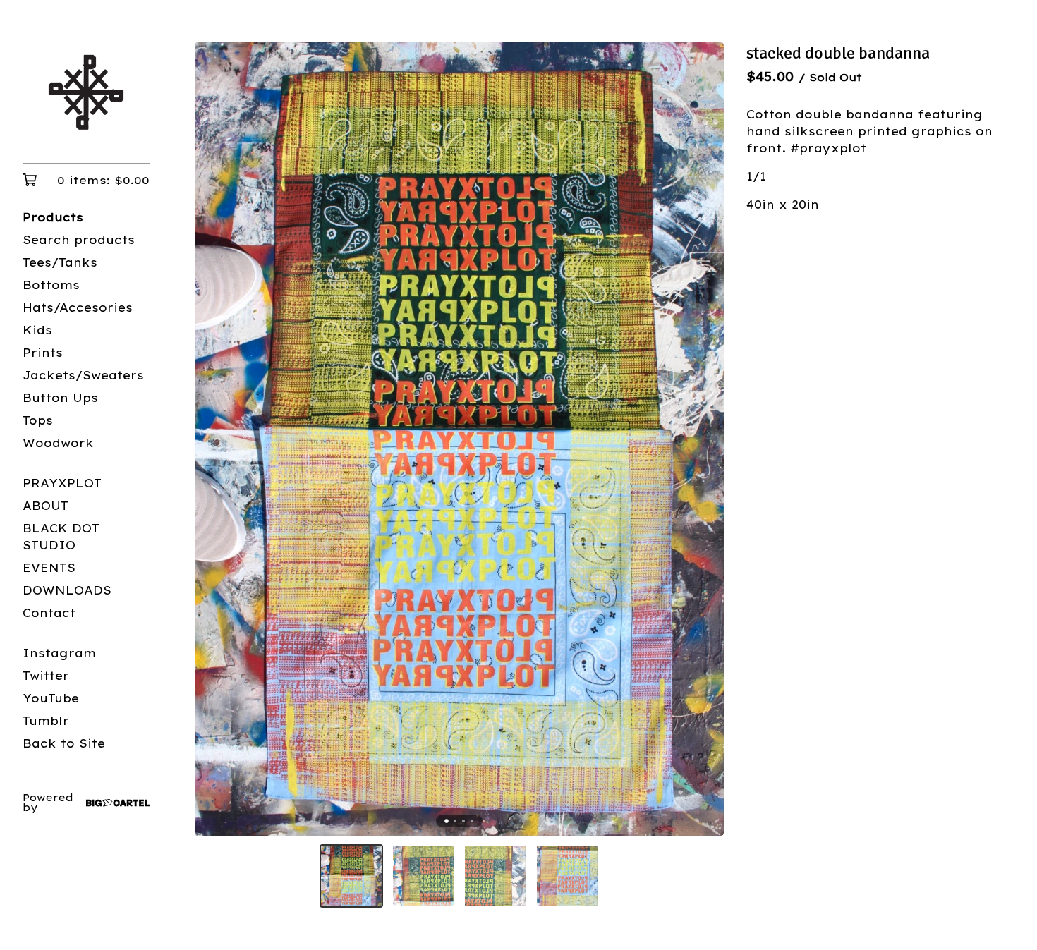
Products (53, 217)
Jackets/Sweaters (83, 375)
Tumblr (46, 721)
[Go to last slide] (214, 439)
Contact (49, 613)
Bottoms (51, 285)
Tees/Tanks (60, 262)
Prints (43, 353)
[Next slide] (704, 439)
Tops (38, 420)
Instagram (59, 653)
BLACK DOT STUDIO (61, 536)
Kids (37, 330)
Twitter (46, 676)
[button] (351, 876)
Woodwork (58, 443)
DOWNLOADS (67, 590)
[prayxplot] (86, 91)
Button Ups (60, 398)
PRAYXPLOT (62, 483)
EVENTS (49, 568)
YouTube (51, 698)
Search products (79, 240)
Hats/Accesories (78, 307)
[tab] (446, 822)
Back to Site (64, 743)
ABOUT (45, 506)
